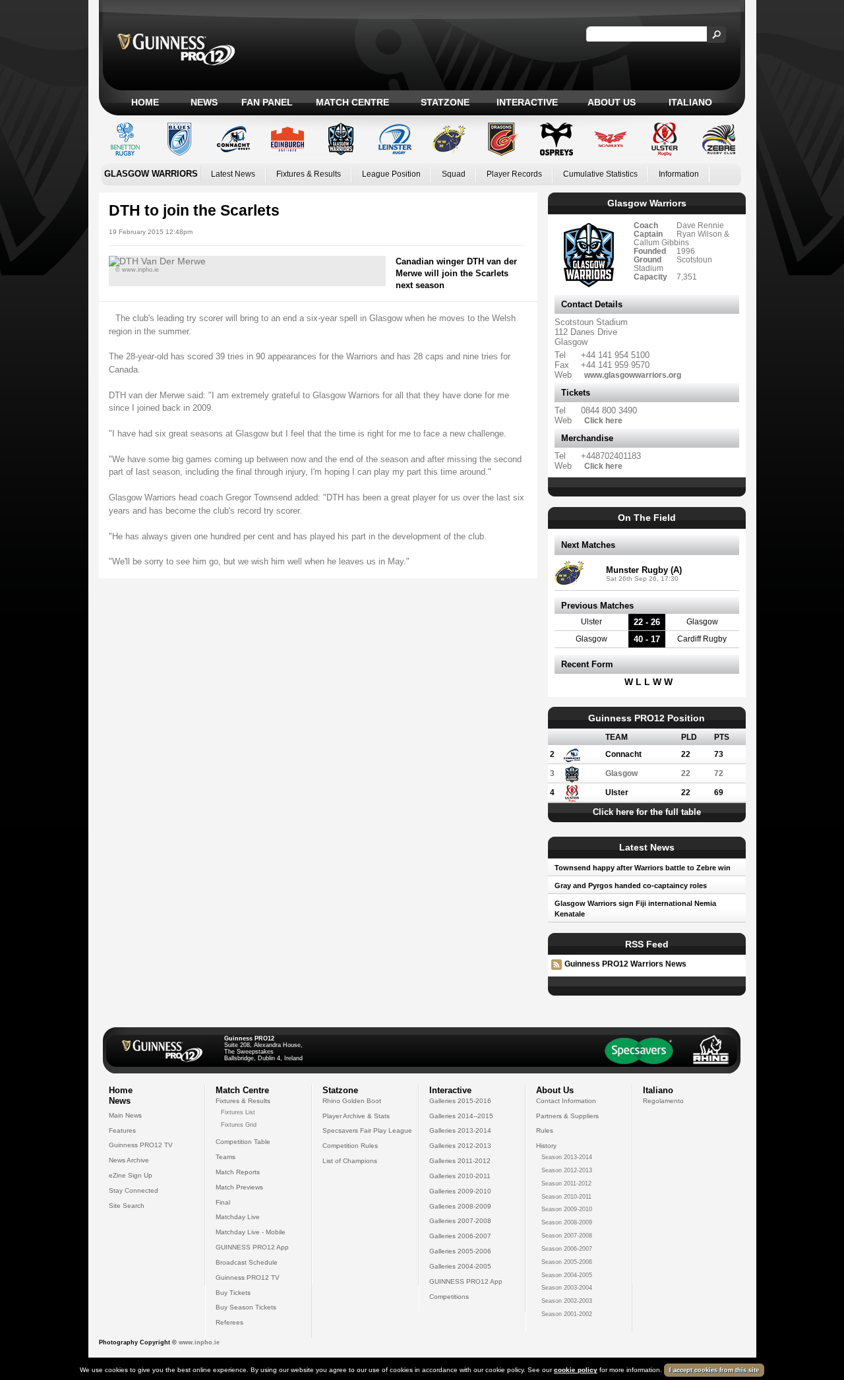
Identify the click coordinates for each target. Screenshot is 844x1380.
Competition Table (243, 1141)
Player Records (514, 174)
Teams (225, 1156)
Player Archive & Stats (356, 1116)
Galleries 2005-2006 (460, 1251)
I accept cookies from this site (714, 1370)
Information (679, 174)
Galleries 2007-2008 (460, 1220)
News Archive (129, 1160)
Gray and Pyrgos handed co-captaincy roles (631, 885)
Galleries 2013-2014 (460, 1130)
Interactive (527, 102)
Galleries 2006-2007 (460, 1236)
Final (223, 1202)
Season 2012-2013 (566, 1170)
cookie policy (575, 1369)
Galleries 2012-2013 (460, 1145)
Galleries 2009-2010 (460, 1191)
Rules (544, 1130)
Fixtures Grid (238, 1125)
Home (145, 102)
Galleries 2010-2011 (460, 1176)
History (546, 1145)
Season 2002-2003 (566, 1301)
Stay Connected (133, 1190)
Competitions (449, 1296)
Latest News (233, 174)
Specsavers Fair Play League (367, 1130)
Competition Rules (350, 1145)
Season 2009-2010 (566, 1209)
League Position (391, 174)
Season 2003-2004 (566, 1287)
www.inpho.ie (199, 1342)
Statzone (445, 102)
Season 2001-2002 (566, 1314)
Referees (229, 1322)
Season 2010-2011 (566, 1196)
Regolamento (663, 1100)
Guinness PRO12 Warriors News (625, 964)
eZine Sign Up (130, 1175)
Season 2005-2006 (566, 1262)
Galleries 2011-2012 (460, 1160)
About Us (612, 102)
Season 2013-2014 (566, 1157)
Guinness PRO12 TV (141, 1145)
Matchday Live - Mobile (251, 1232)
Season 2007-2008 (566, 1235)
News (204, 102)
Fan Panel (267, 102)
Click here (603, 420)
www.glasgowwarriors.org (632, 375)
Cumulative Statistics (600, 174)
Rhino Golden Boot (351, 1100)
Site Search (126, 1205)
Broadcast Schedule (247, 1262)
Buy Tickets (233, 1292)
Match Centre (352, 102)
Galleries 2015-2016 (460, 1100)
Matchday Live (238, 1216)
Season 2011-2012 (566, 1183)
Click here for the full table (647, 812)
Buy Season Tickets (246, 1307)
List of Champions (349, 1160)
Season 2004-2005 (566, 1275)
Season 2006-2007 (566, 1248)
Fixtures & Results (308, 174)
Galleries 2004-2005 (460, 1266)
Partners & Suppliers (567, 1116)
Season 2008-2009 (566, 1222)
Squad (454, 174)
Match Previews (239, 1187)
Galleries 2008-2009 (460, 1206)
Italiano (690, 102)
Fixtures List (238, 1112)
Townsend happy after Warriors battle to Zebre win (643, 868)
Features (122, 1130)
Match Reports (238, 1172)
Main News (125, 1115)
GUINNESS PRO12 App (252, 1247)
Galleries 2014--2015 (461, 1116)
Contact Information (566, 1100)
